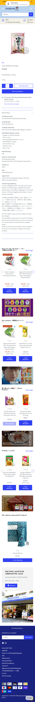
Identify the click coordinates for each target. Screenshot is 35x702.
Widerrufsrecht (6, 658)
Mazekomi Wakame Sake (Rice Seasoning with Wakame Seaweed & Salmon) (25, 475)
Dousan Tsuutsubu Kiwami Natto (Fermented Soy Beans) (9, 273)
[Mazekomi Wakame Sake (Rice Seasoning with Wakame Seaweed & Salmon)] (25, 461)
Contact (4, 673)
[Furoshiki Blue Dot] (17, 533)
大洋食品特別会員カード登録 (10, 671)
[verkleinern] (4, 86)
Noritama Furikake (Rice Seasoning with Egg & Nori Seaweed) (9, 474)
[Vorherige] (2, 272)
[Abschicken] (31, 14)
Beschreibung (6, 113)
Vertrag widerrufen (7, 661)
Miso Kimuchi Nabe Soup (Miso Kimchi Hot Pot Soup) (25, 413)
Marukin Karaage (6, 676)
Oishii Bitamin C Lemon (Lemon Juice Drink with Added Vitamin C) (25, 345)
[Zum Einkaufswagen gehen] (31, 8)
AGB (3, 656)
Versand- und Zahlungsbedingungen (12, 653)
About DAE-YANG (7, 648)
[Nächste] (33, 272)
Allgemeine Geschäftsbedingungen (11, 668)
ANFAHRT (4, 650)
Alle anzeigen (29, 250)
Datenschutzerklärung (8, 663)
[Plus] (11, 86)
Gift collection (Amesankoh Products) (14, 515)
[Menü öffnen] (3, 8)
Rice (3, 63)
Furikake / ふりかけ (8, 450)
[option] (17, 43)
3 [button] (19, 315)
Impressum (5, 666)
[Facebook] (3, 643)
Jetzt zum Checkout (17, 91)
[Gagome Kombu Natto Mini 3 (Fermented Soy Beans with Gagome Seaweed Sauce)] (25, 260)
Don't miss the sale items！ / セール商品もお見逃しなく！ (13, 249)
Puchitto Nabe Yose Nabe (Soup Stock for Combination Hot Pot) (9, 413)
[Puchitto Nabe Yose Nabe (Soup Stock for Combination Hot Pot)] (9, 400)
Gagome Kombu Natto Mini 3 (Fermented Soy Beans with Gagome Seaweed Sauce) (25, 274)
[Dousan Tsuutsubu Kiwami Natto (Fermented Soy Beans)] (9, 260)
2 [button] (17, 315)
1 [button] (16, 315)
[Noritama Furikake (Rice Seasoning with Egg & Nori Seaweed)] (9, 461)
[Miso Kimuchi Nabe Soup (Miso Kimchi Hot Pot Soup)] (25, 400)
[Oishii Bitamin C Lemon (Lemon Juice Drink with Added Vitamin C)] (25, 332)
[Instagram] (6, 643)
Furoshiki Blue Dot (17, 553)
